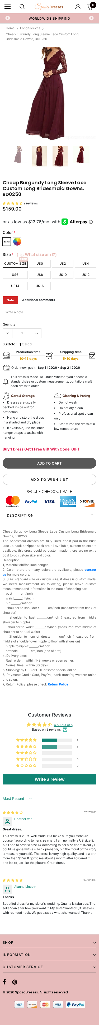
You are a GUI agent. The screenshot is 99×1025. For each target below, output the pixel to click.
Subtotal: (10, 344)
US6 (15, 275)
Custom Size (15, 263)
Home (10, 28)
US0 (39, 263)
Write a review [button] (50, 779)
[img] (13, 812)
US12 (85, 275)
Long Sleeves (30, 28)
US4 (85, 263)
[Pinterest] (14, 982)
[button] (13, 203)
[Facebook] (4, 982)
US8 (39, 275)
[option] (49, 18)
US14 (15, 286)
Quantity (9, 324)
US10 (63, 275)
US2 (62, 263)
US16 (40, 286)
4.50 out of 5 (63, 725)
